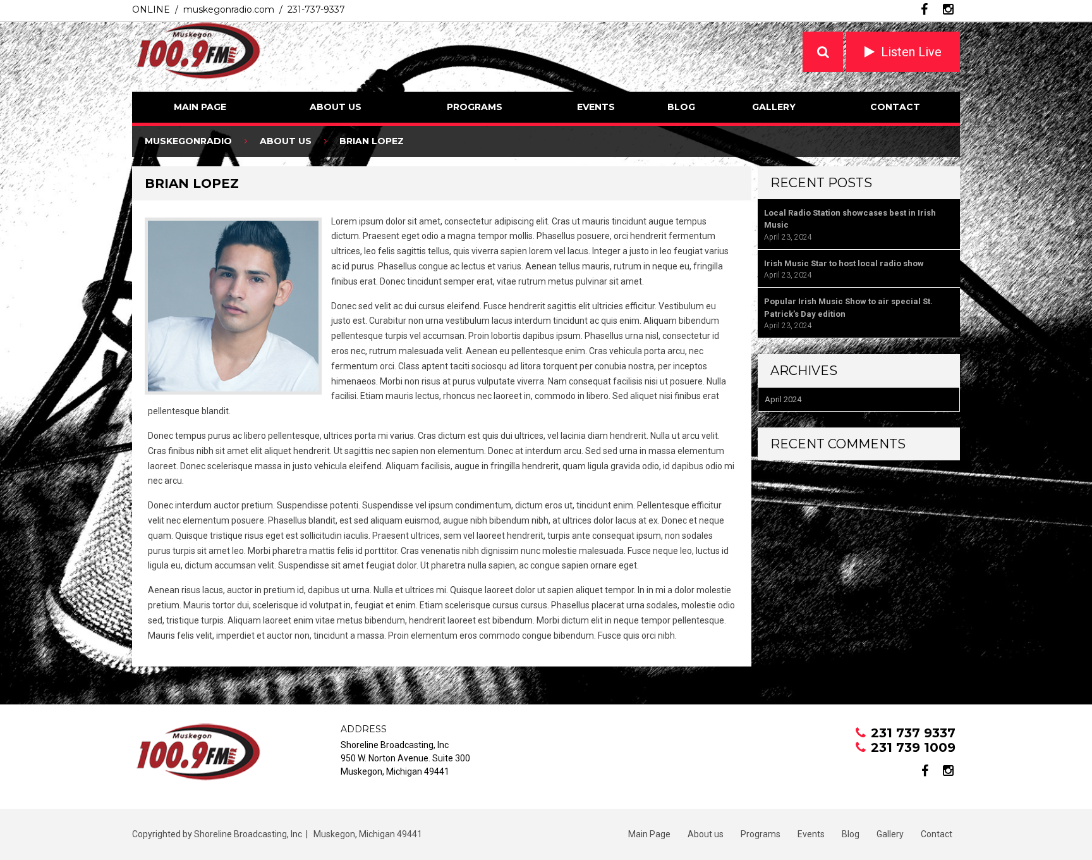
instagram (948, 9)
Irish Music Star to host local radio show (844, 263)
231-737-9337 (316, 9)
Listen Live (911, 51)
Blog (681, 107)
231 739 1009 (913, 747)
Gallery (774, 107)
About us (335, 107)
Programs (474, 107)
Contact (895, 107)
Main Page (200, 107)
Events (596, 107)
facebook (924, 9)
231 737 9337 (913, 732)
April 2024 (783, 399)
